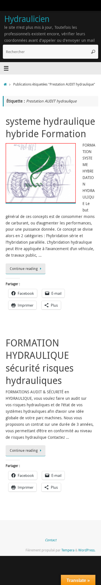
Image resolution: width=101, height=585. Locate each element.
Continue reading (24, 268)
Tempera (67, 550)
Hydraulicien (26, 18)
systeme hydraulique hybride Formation (50, 127)
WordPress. (86, 550)
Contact (50, 540)
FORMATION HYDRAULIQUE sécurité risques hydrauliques (40, 361)
